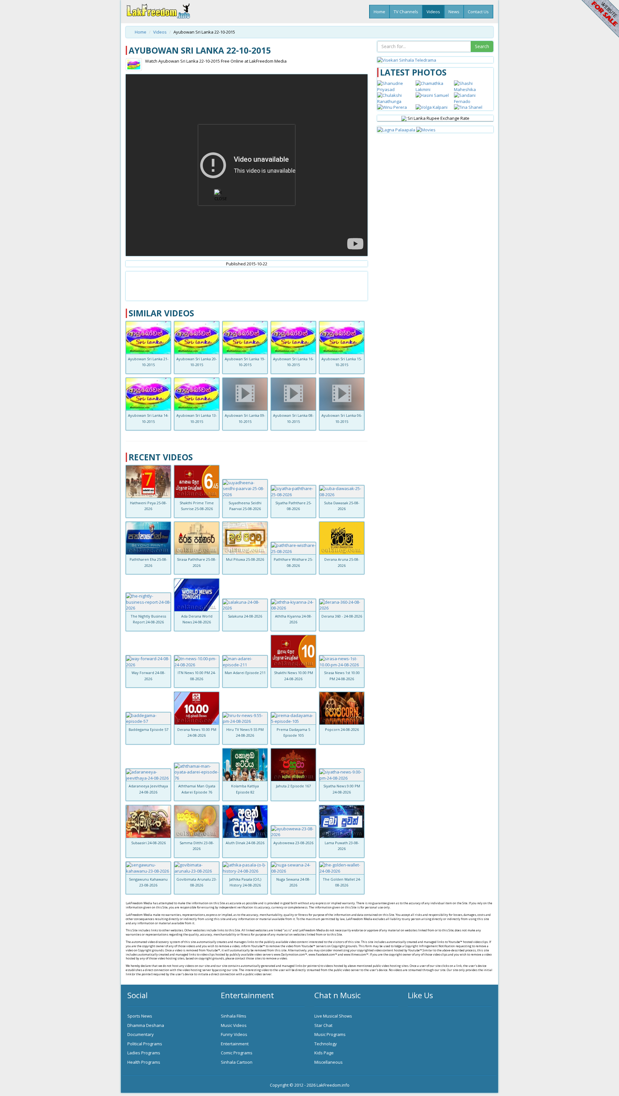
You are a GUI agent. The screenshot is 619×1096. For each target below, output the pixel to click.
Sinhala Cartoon (236, 1062)
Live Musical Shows (333, 1016)
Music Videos (234, 1025)
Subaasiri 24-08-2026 (148, 842)
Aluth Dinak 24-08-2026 (245, 842)
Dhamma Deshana (145, 1025)
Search (482, 46)
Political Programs (144, 1044)
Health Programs (143, 1062)
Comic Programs (236, 1053)
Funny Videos (234, 1034)
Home (379, 12)
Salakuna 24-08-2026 (245, 616)
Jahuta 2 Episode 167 (293, 786)
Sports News (139, 1016)
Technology (325, 1044)
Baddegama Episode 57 (148, 729)
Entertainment (235, 1044)
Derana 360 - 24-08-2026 (341, 616)
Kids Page (324, 1053)
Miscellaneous (328, 1062)
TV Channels (406, 12)
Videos (433, 12)
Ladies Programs (143, 1053)
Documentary (140, 1034)
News (453, 12)
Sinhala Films (233, 1016)
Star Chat (323, 1025)
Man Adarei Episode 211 (245, 672)
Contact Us (478, 12)
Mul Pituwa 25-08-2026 (245, 559)
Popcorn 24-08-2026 (342, 729)
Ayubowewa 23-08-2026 (293, 842)
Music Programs (330, 1034)
